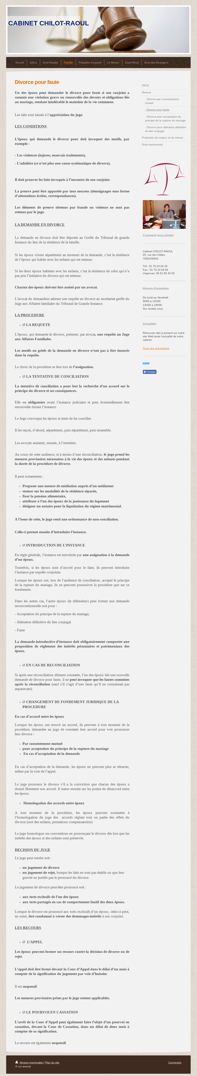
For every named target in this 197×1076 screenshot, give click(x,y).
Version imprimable (31, 1062)
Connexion (174, 1062)
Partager (151, 372)
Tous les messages (156, 348)
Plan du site (52, 1062)
